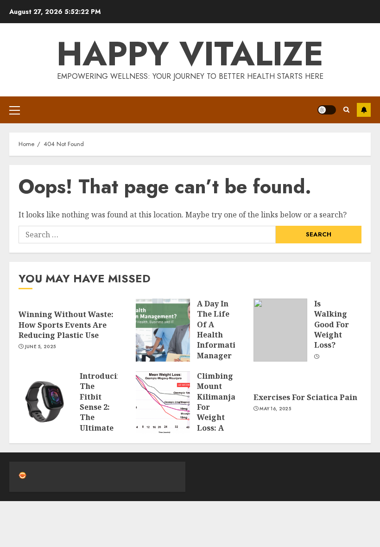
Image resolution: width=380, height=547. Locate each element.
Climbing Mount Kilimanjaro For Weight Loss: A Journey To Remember (220, 417)
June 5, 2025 (40, 346)
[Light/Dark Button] (326, 109)
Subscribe (364, 110)
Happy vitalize (190, 54)
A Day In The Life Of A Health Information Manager (221, 330)
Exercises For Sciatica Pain (305, 397)
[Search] (346, 110)
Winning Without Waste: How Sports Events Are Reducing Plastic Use (66, 324)
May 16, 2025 (275, 409)
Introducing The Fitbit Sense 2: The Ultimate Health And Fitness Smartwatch (103, 423)
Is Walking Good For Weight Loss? (331, 324)
